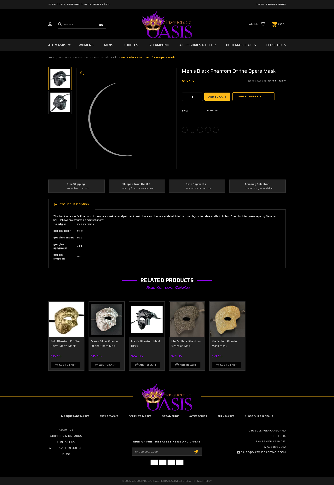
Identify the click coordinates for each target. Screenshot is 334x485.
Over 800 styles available (259, 188)
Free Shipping (76, 184)
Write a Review (277, 81)
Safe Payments (196, 184)
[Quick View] (76, 310)
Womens (86, 45)
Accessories (198, 416)
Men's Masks (109, 416)
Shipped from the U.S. (136, 184)
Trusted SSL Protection (198, 188)
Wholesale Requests (66, 448)
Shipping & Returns (66, 436)
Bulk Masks (225, 416)
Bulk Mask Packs (241, 45)
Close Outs (276, 45)
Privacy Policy (203, 481)
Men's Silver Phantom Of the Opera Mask (105, 343)
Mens (108, 45)
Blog (66, 454)
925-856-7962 (276, 4)
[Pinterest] (216, 130)
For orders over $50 (78, 188)
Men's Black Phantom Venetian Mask (186, 343)
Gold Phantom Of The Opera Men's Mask (65, 343)
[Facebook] (185, 130)
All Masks (57, 45)
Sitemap (187, 481)
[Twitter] (208, 130)
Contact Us (66, 442)
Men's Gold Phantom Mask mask (225, 343)
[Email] (192, 130)
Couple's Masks (140, 416)
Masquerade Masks (75, 416)
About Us (66, 429)
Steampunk (159, 45)
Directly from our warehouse (137, 188)
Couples (131, 45)
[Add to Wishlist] (76, 319)
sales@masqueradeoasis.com (263, 452)
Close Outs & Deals (259, 416)
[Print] (200, 130)
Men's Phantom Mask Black (146, 343)
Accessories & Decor (197, 45)
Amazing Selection (257, 184)
